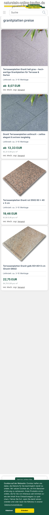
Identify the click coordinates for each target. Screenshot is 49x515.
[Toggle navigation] (4, 12)
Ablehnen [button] (9, 510)
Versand (21, 90)
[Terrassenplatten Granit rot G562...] (24, 178)
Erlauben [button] (24, 510)
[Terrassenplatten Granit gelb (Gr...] (24, 244)
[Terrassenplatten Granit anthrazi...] (24, 112)
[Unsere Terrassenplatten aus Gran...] (24, 47)
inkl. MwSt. (10, 90)
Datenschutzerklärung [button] (13, 505)
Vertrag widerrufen (24, 480)
